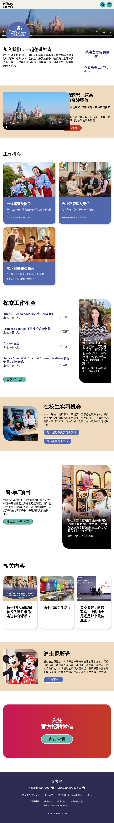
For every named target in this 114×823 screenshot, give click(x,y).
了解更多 (53, 679)
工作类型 (48, 795)
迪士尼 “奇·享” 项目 (18, 521)
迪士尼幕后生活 (56, 608)
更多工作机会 (15, 379)
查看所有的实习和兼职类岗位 (19, 279)
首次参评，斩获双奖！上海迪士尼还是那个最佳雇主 (92, 614)
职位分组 (62, 795)
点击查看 (72, 127)
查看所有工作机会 (96, 69)
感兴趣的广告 (77, 801)
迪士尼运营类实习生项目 (61, 432)
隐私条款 (61, 801)
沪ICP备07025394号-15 (60, 805)
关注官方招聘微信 (97, 54)
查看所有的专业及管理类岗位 (74, 217)
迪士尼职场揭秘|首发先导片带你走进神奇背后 (19, 612)
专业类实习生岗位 (57, 441)
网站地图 (35, 801)
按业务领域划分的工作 (81, 795)
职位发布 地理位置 (31, 795)
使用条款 (48, 801)
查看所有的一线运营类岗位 (18, 217)
